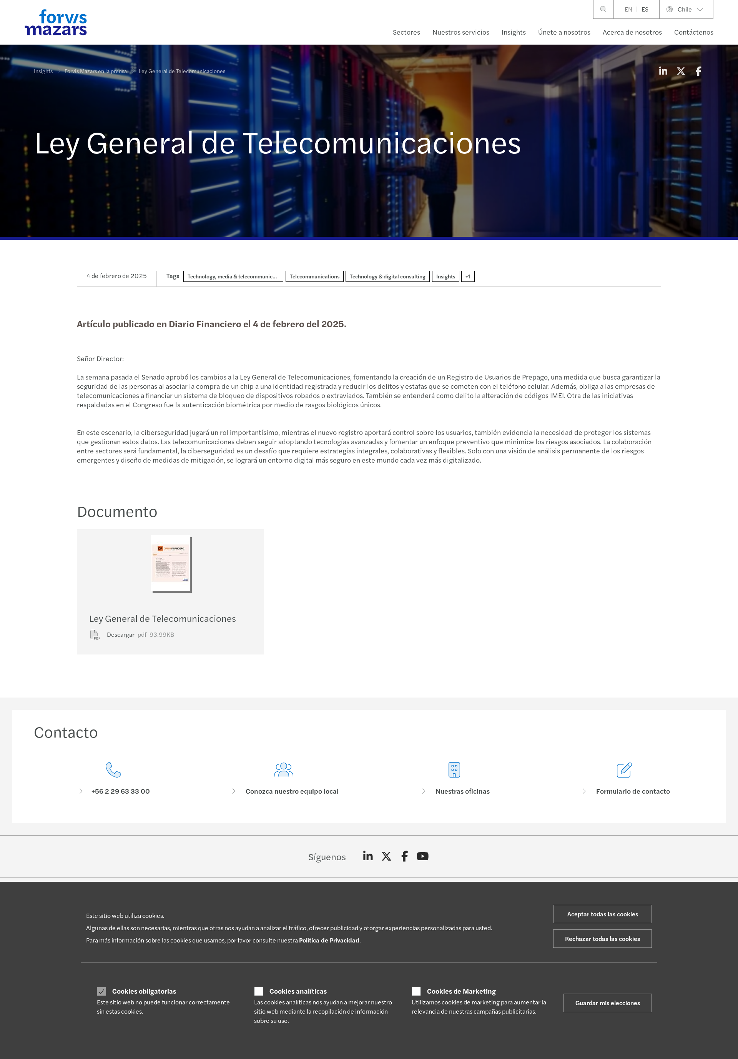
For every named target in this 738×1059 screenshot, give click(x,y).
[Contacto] (113, 779)
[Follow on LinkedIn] (368, 856)
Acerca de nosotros (632, 32)
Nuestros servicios (460, 32)
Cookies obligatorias (144, 990)
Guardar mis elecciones (607, 1002)
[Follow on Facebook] (404, 856)
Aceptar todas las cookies (602, 913)
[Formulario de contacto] (625, 779)
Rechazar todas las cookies (602, 938)
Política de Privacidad (329, 940)
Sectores (406, 32)
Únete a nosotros (564, 32)
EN (628, 9)
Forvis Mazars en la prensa (96, 71)
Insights (514, 32)
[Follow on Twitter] (386, 856)
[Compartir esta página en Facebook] (698, 71)
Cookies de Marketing (461, 990)
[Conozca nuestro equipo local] (284, 779)
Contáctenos (693, 32)
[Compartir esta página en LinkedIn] (663, 71)
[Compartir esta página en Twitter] (680, 71)
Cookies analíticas (298, 990)
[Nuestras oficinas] (454, 779)
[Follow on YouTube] (423, 856)
